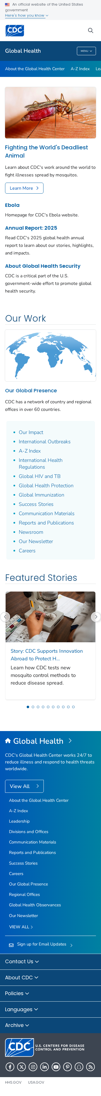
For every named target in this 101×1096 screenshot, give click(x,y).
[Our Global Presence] (50, 355)
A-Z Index (80, 69)
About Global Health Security (43, 265)
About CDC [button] (19, 977)
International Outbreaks (45, 441)
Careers (27, 550)
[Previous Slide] (5, 617)
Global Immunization (41, 494)
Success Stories (36, 504)
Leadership (19, 821)
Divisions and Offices (28, 831)
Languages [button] (19, 1009)
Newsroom (31, 532)
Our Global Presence (31, 390)
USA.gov (36, 1082)
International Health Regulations (41, 463)
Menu (84, 51)
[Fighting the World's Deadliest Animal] (50, 112)
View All (20, 786)
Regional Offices (24, 894)
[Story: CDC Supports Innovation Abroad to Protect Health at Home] (50, 616)
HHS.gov (13, 1082)
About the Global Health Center (35, 69)
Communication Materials (47, 513)
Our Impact (31, 432)
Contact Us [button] (20, 961)
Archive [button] (15, 1025)
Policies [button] (15, 993)
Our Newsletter (36, 541)
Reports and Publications (46, 522)
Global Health (23, 51)
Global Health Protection (46, 485)
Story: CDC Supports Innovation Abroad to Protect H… (47, 655)
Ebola (12, 205)
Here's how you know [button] (25, 15)
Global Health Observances (35, 905)
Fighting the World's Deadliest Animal (46, 151)
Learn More (21, 188)
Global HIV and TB (40, 476)
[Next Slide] (96, 617)
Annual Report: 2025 (31, 227)
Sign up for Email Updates (41, 944)
